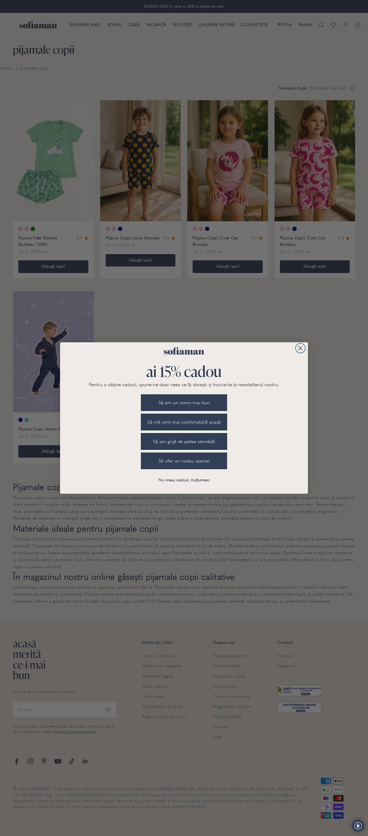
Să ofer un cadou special (184, 461)
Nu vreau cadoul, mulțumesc (184, 480)
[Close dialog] (300, 348)
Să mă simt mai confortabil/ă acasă (184, 422)
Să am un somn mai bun (184, 403)
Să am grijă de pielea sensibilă (184, 441)
